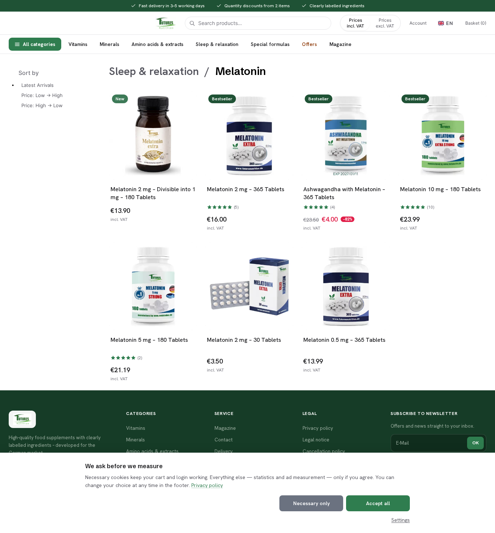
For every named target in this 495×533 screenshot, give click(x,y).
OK (475, 443)
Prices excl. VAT (385, 23)
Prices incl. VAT (355, 23)
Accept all (378, 503)
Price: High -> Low (42, 105)
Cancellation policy (324, 451)
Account (418, 23)
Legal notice (316, 439)
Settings (400, 520)
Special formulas (270, 44)
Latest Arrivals (37, 85)
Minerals (109, 44)
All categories (39, 44)
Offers (309, 44)
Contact (224, 439)
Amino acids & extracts (157, 44)
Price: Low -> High (42, 95)
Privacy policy (207, 485)
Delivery (224, 451)
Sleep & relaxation (217, 44)
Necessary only (311, 503)
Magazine (340, 44)
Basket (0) (475, 23)
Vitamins (77, 44)
